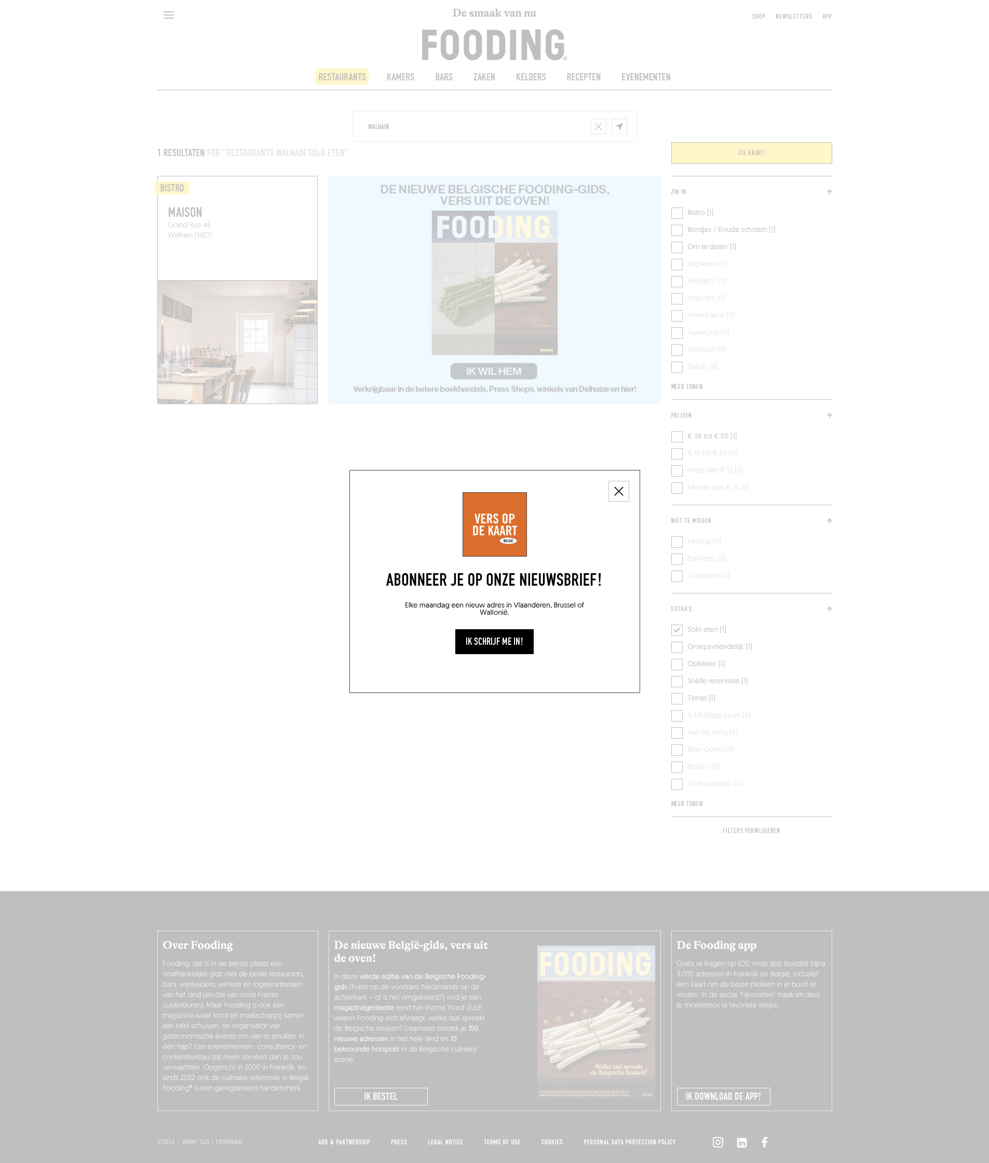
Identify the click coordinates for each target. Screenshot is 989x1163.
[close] (618, 491)
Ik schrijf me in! (494, 641)
